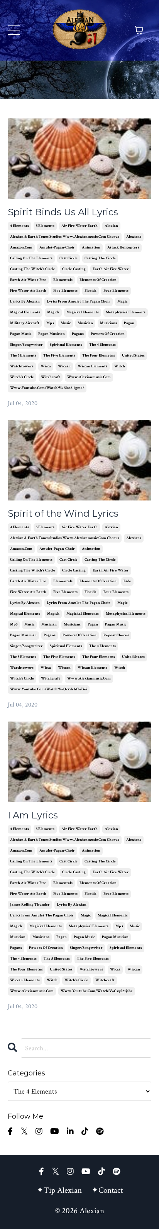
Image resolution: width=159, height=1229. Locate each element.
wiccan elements (92, 366)
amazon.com (21, 247)
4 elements (19, 225)
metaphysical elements (125, 312)
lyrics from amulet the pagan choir (78, 301)
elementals (63, 279)
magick (53, 312)
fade (127, 581)
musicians (108, 323)
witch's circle (22, 377)
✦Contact (107, 1190)
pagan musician (51, 333)
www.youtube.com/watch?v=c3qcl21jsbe (97, 991)
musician (85, 323)
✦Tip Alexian (59, 1190)
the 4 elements (102, 344)
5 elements (45, 225)
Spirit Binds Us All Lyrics (63, 212)
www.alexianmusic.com (89, 377)
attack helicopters (123, 247)
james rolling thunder (30, 904)
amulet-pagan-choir (57, 247)
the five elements (59, 355)
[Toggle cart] (139, 30)
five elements (65, 290)
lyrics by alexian (25, 301)
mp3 (50, 323)
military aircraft (24, 323)
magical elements (25, 312)
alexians (133, 236)
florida (90, 290)
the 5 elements (23, 355)
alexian (111, 225)
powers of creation (108, 333)
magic (122, 301)
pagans (78, 333)
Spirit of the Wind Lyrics (63, 513)
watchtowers (22, 366)
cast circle (68, 258)
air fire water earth (79, 225)
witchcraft (50, 377)
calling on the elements (31, 258)
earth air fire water (111, 269)
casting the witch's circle (32, 269)
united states (133, 355)
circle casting (74, 269)
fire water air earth (28, 290)
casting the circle (100, 258)
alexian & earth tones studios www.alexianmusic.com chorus (64, 236)
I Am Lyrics (33, 815)
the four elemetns (98, 355)
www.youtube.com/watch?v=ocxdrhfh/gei (48, 689)
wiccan (64, 366)
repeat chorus (116, 635)
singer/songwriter (26, 344)
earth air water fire (28, 279)
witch (119, 366)
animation (91, 247)
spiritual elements (66, 344)
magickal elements (82, 312)
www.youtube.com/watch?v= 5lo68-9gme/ (47, 388)
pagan (129, 323)
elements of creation (98, 279)
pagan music (20, 333)
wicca (46, 366)
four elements (116, 290)
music (66, 323)
